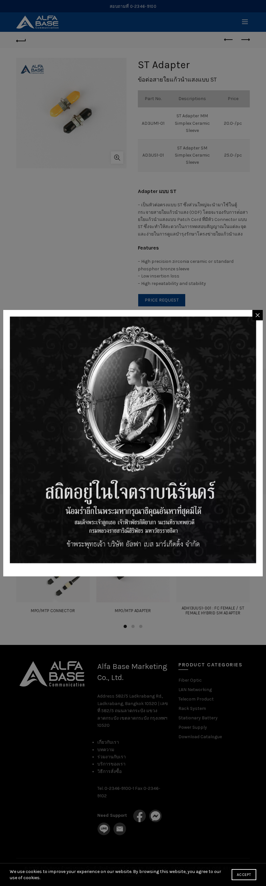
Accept (244, 874)
